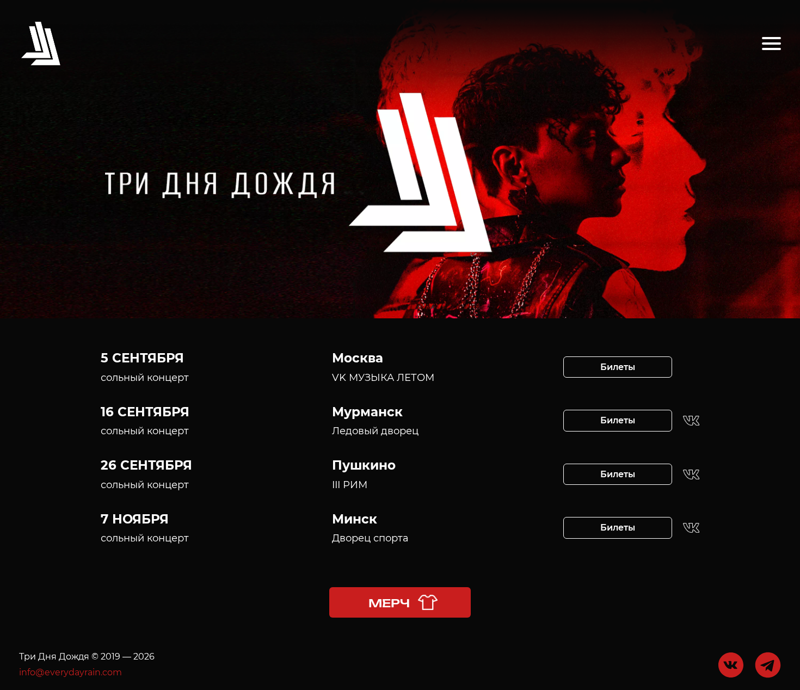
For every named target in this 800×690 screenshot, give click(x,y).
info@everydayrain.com (70, 672)
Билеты (617, 367)
